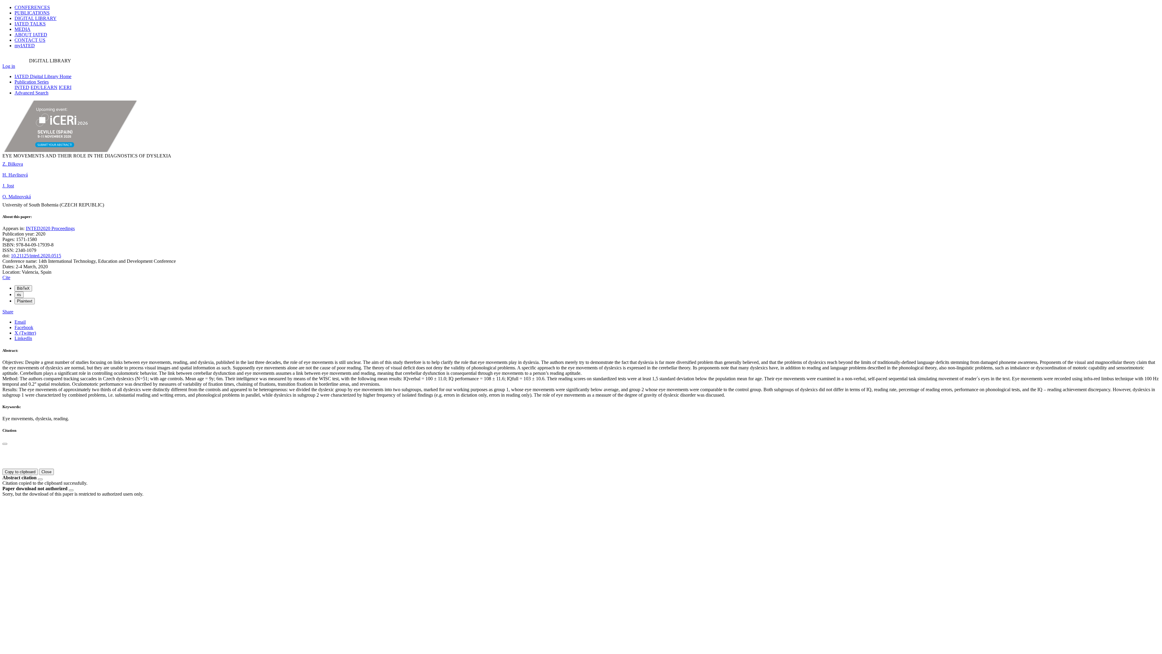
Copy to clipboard (20, 472)
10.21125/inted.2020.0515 (36, 255)
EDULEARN (44, 87)
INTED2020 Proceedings (50, 228)
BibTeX (23, 288)
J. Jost (8, 185)
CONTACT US (30, 40)
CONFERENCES (32, 7)
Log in (8, 66)
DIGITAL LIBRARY (36, 18)
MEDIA (23, 29)
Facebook (24, 327)
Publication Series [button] (32, 81)
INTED (22, 87)
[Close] (4, 444)
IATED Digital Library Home (43, 76)
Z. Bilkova (12, 164)
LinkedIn (23, 338)
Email (20, 322)
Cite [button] (6, 277)
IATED (30, 23)
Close (46, 472)
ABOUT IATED (31, 34)
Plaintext (24, 301)
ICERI (65, 87)
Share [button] (7, 311)
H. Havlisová (15, 174)
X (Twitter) (25, 332)
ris (19, 294)
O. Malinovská (16, 196)
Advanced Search (31, 92)
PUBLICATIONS (32, 12)
